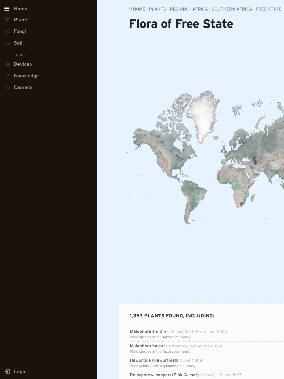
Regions (179, 8)
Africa (200, 8)
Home (139, 8)
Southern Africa (232, 8)
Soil (18, 43)
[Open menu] (7, 9)
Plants (157, 8)
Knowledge (26, 76)
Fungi (20, 31)
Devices (23, 64)
